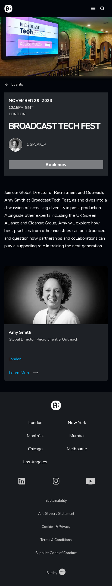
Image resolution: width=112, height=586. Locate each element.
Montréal (35, 436)
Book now (56, 165)
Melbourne (77, 449)
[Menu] (93, 8)
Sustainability (56, 500)
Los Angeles (35, 462)
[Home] (56, 404)
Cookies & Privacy (56, 526)
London (35, 423)
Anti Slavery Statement (56, 513)
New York (77, 423)
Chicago (35, 449)
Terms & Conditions (56, 539)
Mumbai (76, 436)
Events (17, 84)
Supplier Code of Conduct (56, 553)
